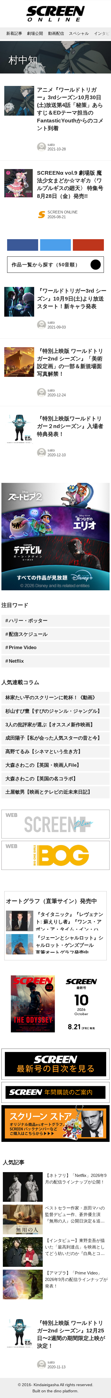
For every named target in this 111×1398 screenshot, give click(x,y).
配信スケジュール (28, 634)
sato (51, 144)
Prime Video (22, 647)
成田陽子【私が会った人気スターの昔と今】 (53, 738)
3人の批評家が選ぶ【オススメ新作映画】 (50, 724)
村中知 (23, 60)
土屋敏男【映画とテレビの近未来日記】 (48, 792)
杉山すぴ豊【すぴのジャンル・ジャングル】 (53, 711)
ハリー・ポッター (28, 620)
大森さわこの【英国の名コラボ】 (41, 778)
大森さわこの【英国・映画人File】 (43, 765)
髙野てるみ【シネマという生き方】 (44, 751)
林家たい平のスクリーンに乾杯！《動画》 (51, 697)
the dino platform (62, 1391)
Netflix (16, 661)
